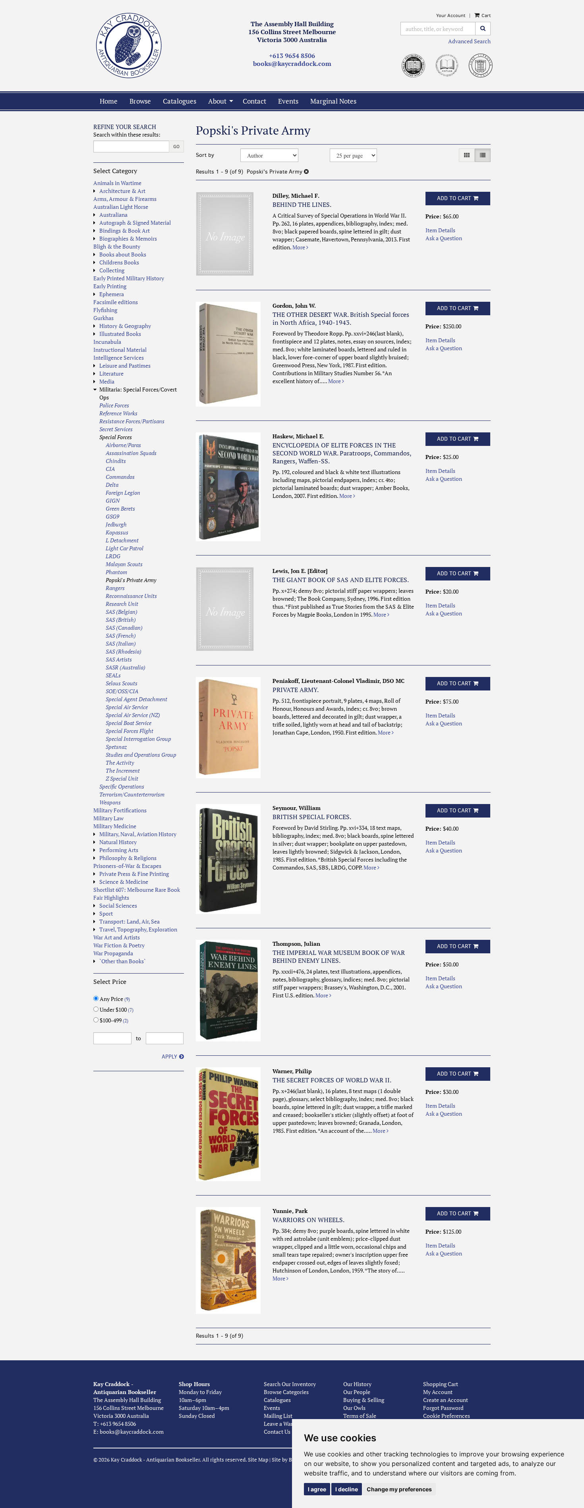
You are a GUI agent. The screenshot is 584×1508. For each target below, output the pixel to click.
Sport (106, 913)
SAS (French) (121, 635)
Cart (485, 15)
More (299, 247)
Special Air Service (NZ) (133, 715)
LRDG (113, 556)
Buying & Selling (363, 1400)
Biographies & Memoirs (128, 238)
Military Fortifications (120, 810)
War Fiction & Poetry (119, 945)
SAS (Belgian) (121, 611)
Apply (169, 1057)
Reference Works (118, 413)
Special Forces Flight (129, 731)
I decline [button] (346, 1489)
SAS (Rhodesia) (123, 651)
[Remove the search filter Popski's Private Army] (306, 171)
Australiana (113, 214)
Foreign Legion (123, 492)
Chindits (116, 461)
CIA (110, 468)
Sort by (205, 155)
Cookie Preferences (446, 1415)
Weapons (110, 802)
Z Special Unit (122, 778)
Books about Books (122, 254)
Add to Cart (454, 198)
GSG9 (112, 516)
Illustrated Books (120, 333)
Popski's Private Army (131, 580)
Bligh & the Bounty (116, 246)
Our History (357, 1384)
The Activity (120, 762)
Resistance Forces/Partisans (131, 421)
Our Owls (354, 1408)
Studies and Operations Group (141, 754)
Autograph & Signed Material (135, 222)
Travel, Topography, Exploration (138, 929)
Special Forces (115, 437)
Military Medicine (114, 826)
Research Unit (122, 603)
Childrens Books (119, 262)
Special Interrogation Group (138, 738)
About (217, 101)
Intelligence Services (118, 357)
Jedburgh (116, 524)
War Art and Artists (116, 937)
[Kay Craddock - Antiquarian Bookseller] (138, 45)
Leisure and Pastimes (125, 365)
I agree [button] (317, 1489)
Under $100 (116, 1009)
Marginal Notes (333, 101)
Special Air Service (127, 707)
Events (288, 101)
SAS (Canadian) (124, 627)
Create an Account (445, 1400)
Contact (254, 101)
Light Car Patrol (124, 548)
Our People (356, 1392)
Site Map (258, 1459)
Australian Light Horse (120, 206)
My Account (438, 1392)
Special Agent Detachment (136, 699)
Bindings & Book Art (124, 230)
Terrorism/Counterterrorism (131, 794)
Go (176, 146)
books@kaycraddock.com (292, 63)
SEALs (113, 675)
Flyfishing (105, 310)
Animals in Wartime (117, 183)
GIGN (113, 500)
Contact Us (277, 1431)
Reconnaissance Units (131, 596)
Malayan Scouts (124, 564)
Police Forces (114, 405)
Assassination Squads (131, 453)
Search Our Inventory (290, 1384)
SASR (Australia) (125, 667)
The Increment (123, 770)
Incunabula (107, 341)
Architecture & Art (122, 191)
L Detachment (122, 540)
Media (106, 381)
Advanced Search (469, 41)
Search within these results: (127, 134)
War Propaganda (113, 953)
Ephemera (111, 294)
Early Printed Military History (128, 278)
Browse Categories (286, 1392)
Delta (112, 484)
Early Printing (109, 286)
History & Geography (125, 326)
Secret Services (116, 429)
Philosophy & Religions (128, 858)
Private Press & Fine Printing (134, 873)
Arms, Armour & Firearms (125, 198)
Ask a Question (443, 238)
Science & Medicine (123, 881)
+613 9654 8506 (292, 55)
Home (109, 101)
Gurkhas (103, 318)
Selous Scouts (121, 683)
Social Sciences (118, 905)
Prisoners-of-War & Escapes (127, 866)
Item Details (440, 230)
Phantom (116, 572)
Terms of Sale (359, 1415)
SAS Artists (119, 659)
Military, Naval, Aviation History (137, 834)
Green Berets (120, 508)
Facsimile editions (115, 302)
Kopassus (117, 532)
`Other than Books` (122, 961)
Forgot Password (443, 1408)
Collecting (111, 270)
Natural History (118, 842)
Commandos (120, 476)
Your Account (450, 15)
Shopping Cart (440, 1384)
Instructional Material (120, 349)
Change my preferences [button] (399, 1489)
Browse (140, 101)
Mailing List (278, 1415)
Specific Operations (121, 786)
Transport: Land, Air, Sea (129, 921)
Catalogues (179, 101)
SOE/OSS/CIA (122, 691)
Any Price (114, 999)
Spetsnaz (116, 746)
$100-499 (113, 1020)
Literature (111, 373)
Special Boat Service (128, 723)
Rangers (115, 588)
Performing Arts (118, 850)
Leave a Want (280, 1423)
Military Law (108, 818)
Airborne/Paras (123, 445)
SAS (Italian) (121, 643)
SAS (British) (121, 619)
